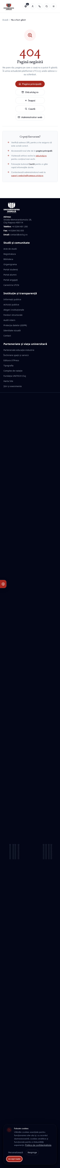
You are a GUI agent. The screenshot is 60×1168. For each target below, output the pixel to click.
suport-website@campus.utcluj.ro (27, 175)
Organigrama (10, 264)
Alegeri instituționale (13, 309)
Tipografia (8, 365)
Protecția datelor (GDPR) (15, 325)
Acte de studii (10, 248)
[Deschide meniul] (54, 6)
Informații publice (12, 299)
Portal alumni (10, 274)
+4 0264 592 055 (16, 230)
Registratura (9, 254)
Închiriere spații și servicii (16, 355)
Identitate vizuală (12, 330)
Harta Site (8, 381)
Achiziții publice (11, 304)
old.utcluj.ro (41, 155)
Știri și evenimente (12, 386)
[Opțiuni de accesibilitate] (3, 584)
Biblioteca (8, 259)
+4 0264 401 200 (20, 226)
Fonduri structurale (12, 315)
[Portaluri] (33, 6)
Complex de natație (12, 370)
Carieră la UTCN (11, 285)
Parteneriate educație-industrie (18, 350)
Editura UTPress (11, 360)
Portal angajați (10, 279)
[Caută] (47, 6)
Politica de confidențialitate (38, 1145)
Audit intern (9, 320)
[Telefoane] (40, 6)
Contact (7, 335)
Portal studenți (10, 269)
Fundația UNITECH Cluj (14, 376)
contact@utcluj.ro (18, 234)
